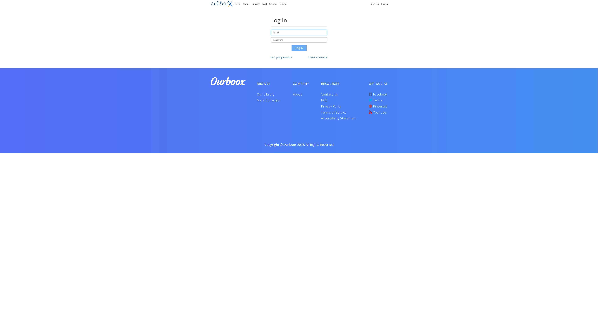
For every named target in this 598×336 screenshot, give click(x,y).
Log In (384, 3)
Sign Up (375, 3)
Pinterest (379, 106)
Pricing (283, 3)
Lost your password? (281, 57)
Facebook (380, 94)
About (246, 3)
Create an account (317, 57)
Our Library (265, 94)
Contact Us (329, 94)
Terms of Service (334, 112)
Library (256, 3)
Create (273, 3)
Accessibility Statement (339, 118)
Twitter (378, 100)
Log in (299, 48)
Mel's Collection (269, 100)
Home (237, 3)
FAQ (264, 3)
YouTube (379, 112)
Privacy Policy (331, 106)
